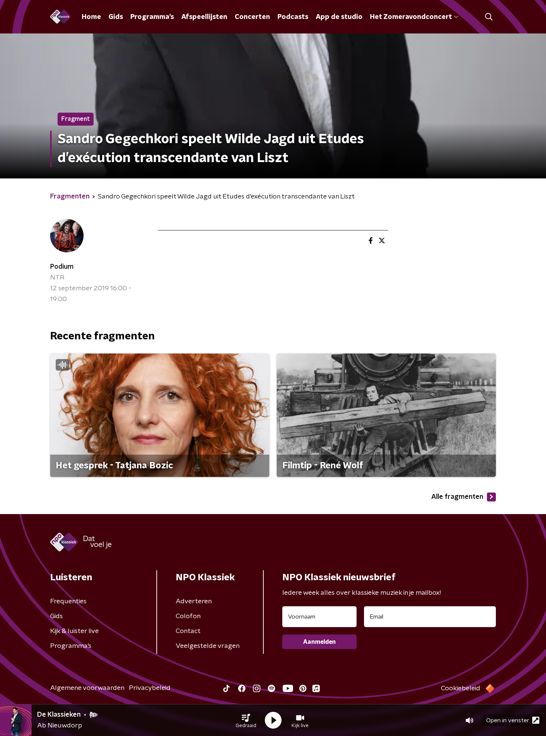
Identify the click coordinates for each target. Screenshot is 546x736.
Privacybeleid (149, 688)
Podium (62, 267)
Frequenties (68, 601)
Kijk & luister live (74, 631)
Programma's (152, 17)
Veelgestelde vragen (208, 646)
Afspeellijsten (204, 17)
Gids (115, 17)
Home (91, 17)
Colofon (188, 616)
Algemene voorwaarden (87, 688)
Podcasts (292, 17)
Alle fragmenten (457, 497)
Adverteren (194, 601)
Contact (188, 631)
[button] (246, 720)
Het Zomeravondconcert (411, 17)
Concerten (252, 17)
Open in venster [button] (507, 720)
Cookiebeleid (460, 688)
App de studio (339, 17)
